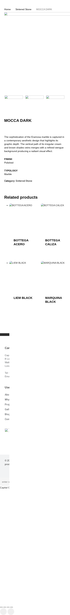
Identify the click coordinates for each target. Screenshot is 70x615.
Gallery (9, 409)
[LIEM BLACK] (24, 276)
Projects (9, 404)
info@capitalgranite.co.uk (25, 376)
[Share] (8, 607)
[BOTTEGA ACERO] (24, 219)
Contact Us (11, 419)
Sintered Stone (23, 9)
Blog (7, 414)
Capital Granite (8, 487)
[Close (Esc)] (11, 607)
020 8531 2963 (17, 372)
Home (7, 9)
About (8, 394)
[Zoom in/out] (1, 607)
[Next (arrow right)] (10, 611)
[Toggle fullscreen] (4, 607)
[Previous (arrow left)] (3, 611)
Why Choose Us (13, 399)
